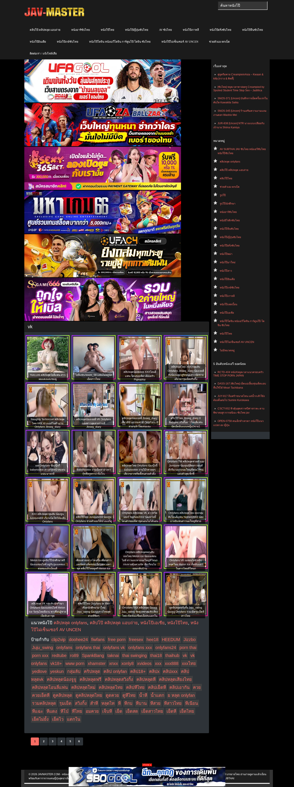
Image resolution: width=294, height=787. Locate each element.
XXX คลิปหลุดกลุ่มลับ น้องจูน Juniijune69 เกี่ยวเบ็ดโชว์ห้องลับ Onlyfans (47, 518)
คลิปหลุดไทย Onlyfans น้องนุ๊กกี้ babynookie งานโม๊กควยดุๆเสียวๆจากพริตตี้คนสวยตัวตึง (139, 469)
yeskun (57, 671)
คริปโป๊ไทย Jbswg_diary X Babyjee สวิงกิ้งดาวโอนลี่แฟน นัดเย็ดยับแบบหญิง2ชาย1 (186, 422)
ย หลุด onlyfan (181, 695)
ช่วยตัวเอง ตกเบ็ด (219, 41)
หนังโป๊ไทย (107, 29)
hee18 (152, 639)
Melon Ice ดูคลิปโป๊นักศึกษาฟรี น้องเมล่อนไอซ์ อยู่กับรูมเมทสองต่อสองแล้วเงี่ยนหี (47, 564)
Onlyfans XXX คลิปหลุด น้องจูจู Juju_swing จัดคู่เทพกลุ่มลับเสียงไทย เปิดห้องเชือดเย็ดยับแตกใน (140, 611)
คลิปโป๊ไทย (226, 178)
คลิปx (154, 671)
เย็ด (118, 711)
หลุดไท (108, 703)
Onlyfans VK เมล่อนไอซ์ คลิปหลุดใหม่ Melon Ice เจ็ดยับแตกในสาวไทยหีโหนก (186, 564)
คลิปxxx (170, 671)
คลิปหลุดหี (146, 679)
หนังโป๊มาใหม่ (227, 262)
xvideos (144, 663)
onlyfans (64, 647)
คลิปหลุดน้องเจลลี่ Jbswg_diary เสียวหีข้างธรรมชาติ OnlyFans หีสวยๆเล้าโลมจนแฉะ (139, 422)
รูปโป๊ (223, 195)
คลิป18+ (138, 671)
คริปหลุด (92, 671)
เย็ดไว (57, 719)
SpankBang (93, 655)
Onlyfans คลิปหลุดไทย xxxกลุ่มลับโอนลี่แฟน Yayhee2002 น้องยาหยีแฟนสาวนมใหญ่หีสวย (185, 517)
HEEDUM (171, 639)
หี (119, 703)
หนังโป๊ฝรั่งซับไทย (220, 29)
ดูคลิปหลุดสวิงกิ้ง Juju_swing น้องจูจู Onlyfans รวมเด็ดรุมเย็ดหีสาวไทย (185, 611)
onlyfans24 (165, 647)
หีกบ (128, 703)
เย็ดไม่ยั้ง (40, 719)
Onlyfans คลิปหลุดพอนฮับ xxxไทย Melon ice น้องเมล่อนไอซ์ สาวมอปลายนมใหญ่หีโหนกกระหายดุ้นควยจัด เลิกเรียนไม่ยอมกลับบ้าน (140, 560)
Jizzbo (190, 639)
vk (185, 655)
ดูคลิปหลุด (62, 695)
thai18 (156, 655)
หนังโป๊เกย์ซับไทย (67, 41)
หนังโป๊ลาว (226, 270)
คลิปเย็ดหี (157, 687)
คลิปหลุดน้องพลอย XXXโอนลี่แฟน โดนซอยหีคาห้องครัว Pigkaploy (140, 375)
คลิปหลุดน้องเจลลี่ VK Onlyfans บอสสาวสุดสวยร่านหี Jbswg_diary (93, 423)
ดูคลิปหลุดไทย (89, 695)
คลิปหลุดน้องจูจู (61, 679)
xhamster (97, 663)
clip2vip (58, 639)
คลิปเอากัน (179, 687)
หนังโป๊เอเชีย (227, 312)
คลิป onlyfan (115, 671)
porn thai (187, 647)
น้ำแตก (157, 695)
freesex (136, 639)
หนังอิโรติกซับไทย (230, 220)
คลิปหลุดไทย (111, 687)
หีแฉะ (37, 711)
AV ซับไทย (165, 29)
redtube (59, 655)
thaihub (172, 655)
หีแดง (51, 711)
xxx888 (171, 663)
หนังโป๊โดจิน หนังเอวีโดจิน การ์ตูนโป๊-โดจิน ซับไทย (120, 41)
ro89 (74, 655)
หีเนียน (191, 703)
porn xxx (40, 655)
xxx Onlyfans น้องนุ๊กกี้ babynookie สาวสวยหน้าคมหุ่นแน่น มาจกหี (47, 469)
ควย (197, 687)
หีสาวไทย (173, 703)
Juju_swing (42, 647)
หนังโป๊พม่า (226, 254)
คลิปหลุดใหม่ (83, 687)
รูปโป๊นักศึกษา (227, 203)
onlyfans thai (88, 647)
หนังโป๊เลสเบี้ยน (228, 304)
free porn (116, 639)
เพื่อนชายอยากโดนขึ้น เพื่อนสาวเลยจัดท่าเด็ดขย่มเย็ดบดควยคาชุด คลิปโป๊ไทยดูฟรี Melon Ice (93, 564)
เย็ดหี (171, 711)
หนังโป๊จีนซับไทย (252, 29)
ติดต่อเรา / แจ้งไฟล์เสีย (43, 53)
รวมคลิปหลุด (44, 703)
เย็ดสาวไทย (152, 711)
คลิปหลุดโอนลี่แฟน (50, 687)
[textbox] (243, 5)
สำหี (94, 703)
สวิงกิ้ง (81, 703)
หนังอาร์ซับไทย (80, 29)
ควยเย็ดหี (41, 695)
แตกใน (73, 719)
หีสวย (155, 703)
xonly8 (127, 663)
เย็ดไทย (187, 711)
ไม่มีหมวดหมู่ (227, 350)
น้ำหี (143, 695)
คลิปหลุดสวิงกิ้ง (119, 679)
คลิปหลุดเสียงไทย (175, 679)
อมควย (92, 711)
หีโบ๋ (64, 711)
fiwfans (98, 639)
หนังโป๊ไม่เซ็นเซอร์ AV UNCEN (179, 41)
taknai (113, 655)
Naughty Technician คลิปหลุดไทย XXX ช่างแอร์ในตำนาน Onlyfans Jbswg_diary (48, 423)
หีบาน (141, 703)
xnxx (113, 663)
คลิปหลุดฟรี (90, 679)
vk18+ (56, 663)
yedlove (39, 671)
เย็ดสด (132, 711)
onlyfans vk (114, 647)
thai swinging (134, 655)
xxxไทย (189, 663)
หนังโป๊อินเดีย (38, 41)
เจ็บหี (107, 711)
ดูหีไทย (129, 695)
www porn (74, 663)
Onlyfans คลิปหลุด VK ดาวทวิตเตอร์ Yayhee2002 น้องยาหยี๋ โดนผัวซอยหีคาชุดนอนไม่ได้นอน (139, 517)
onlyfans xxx (140, 647)
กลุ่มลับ (73, 671)
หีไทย (77, 711)
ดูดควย (112, 695)
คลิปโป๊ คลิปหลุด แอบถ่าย (45, 29)
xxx (158, 663)
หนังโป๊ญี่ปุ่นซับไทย (136, 29)
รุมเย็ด (65, 703)
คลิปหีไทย (135, 687)
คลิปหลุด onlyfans (230, 161)
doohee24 (78, 639)
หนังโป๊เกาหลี (191, 29)
